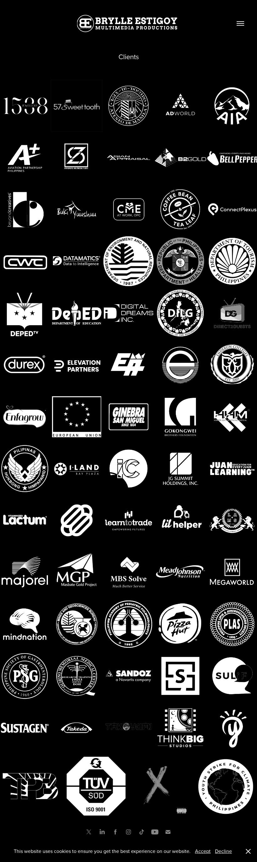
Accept (203, 851)
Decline (223, 851)
